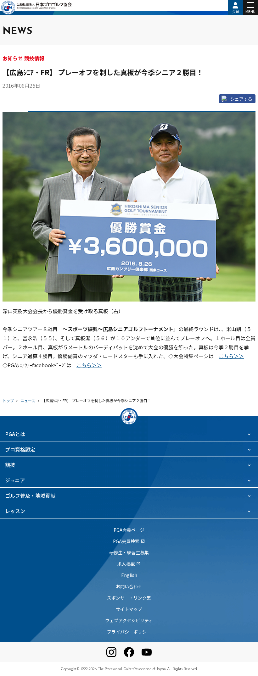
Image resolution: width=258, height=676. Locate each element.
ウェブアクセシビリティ (129, 620)
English (129, 575)
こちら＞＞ (231, 356)
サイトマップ (129, 609)
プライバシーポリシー (129, 632)
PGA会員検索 (129, 541)
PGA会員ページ (129, 530)
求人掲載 (129, 564)
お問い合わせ (129, 586)
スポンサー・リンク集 (129, 598)
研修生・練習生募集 (129, 552)
